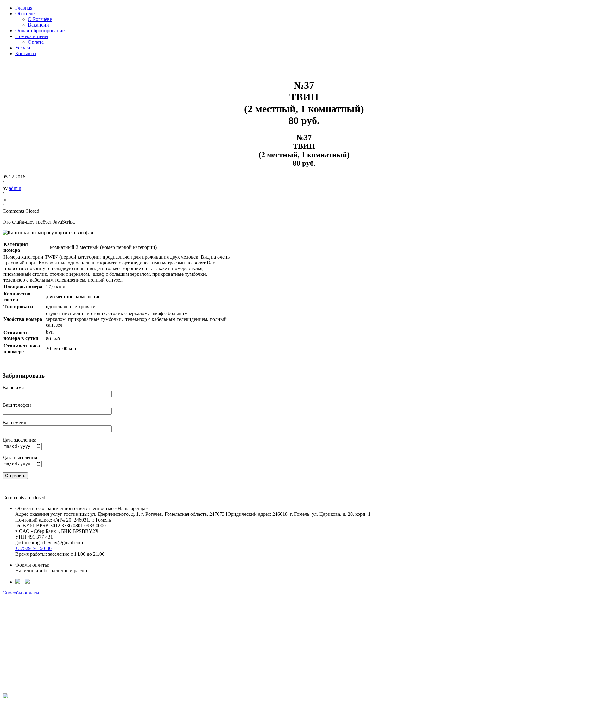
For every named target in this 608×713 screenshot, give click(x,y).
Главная (23, 7)
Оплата (36, 42)
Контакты (25, 53)
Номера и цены (31, 36)
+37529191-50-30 (33, 548)
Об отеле (25, 13)
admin (15, 188)
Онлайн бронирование (40, 30)
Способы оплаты (21, 592)
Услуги (22, 47)
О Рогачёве (40, 19)
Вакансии (38, 25)
